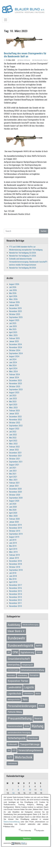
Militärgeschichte (14, 699)
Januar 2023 (14, 413)
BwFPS (38, 646)
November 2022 (15, 419)
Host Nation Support (13, 670)
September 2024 (16, 353)
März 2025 (13, 335)
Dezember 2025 (15, 308)
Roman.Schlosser (24, 60)
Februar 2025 (14, 338)
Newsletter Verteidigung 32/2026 (22, 253)
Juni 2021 (13, 471)
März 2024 (13, 371)
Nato (25, 699)
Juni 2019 (13, 543)
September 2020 (16, 498)
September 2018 (16, 570)
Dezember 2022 (15, 416)
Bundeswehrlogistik (20, 645)
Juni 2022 (13, 434)
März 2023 (13, 407)
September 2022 (16, 425)
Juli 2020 (12, 504)
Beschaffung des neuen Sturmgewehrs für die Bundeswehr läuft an (25, 55)
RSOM (27, 726)
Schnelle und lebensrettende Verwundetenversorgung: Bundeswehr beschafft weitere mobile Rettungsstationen (28, 262)
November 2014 (15, 594)
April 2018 (13, 582)
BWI (9, 652)
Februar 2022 (14, 446)
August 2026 (14, 284)
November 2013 (15, 597)
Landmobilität (14, 687)
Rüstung (37, 726)
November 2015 (15, 591)
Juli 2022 (12, 431)
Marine (38, 693)
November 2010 (15, 606)
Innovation (11, 675)
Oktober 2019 (14, 531)
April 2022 (13, 440)
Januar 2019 (14, 558)
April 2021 (13, 477)
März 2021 (13, 480)
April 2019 (13, 549)
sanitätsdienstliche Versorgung (19, 733)
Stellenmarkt (12, 744)
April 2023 (13, 404)
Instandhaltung (22, 675)
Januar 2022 (14, 450)
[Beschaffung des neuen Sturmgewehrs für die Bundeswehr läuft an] (26, 42)
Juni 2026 (13, 290)
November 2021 (15, 456)
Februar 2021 (14, 483)
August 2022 (14, 428)
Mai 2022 (12, 437)
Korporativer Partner (18, 680)
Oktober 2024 (14, 350)
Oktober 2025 (14, 314)
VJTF (10, 757)
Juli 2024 (12, 359)
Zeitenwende (12, 763)
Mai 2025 (12, 329)
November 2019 (15, 528)
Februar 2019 (14, 555)
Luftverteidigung (28, 693)
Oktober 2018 (14, 567)
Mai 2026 (12, 293)
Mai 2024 (12, 365)
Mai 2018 (12, 579)
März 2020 (13, 516)
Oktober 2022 (14, 422)
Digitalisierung (27, 652)
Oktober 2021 (14, 459)
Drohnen (39, 652)
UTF (14, 750)
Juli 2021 (12, 468)
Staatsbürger (33, 738)
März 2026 (13, 299)
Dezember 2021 (15, 453)
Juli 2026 (12, 287)
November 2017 (15, 585)
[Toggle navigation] (5, 19)
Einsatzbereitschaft (19, 658)
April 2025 (13, 332)
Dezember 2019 (15, 525)
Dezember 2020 (15, 489)
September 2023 (16, 389)
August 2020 (14, 501)
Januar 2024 (14, 377)
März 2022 (13, 443)
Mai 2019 (12, 546)
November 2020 (15, 492)
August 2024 (14, 356)
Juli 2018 (12, 573)
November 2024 (15, 347)
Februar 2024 (14, 374)
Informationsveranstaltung (32, 670)
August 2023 (14, 392)
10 (30, 790)
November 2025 (15, 311)
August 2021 (14, 465)
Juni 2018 (13, 576)
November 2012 (15, 600)
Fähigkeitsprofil (27, 665)
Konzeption (34, 675)
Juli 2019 (12, 540)
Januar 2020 (14, 522)
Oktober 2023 (14, 386)
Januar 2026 (14, 305)
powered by (7, 843)
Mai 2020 (12, 510)
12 (41, 790)
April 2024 (13, 368)
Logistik (29, 687)
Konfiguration (40, 830)
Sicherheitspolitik (17, 738)
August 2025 (14, 320)
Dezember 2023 (15, 380)
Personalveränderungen (22, 706)
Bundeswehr (38, 60)
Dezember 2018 (15, 561)
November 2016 (15, 588)
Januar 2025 (14, 341)
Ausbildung (14, 624)
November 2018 (15, 564)
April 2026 (13, 296)
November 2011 (15, 603)
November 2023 (15, 383)
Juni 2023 (13, 398)
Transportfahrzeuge (30, 744)
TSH (9, 750)
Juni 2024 (13, 362)
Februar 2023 (14, 410)
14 (13, 793)
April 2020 (13, 513)
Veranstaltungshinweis (30, 750)
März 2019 (13, 552)
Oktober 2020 (14, 495)
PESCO (41, 706)
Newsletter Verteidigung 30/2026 (22, 268)
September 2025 (16, 317)
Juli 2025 (12, 323)
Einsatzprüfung (14, 664)
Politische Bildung (15, 712)
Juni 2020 (13, 507)
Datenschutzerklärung (12, 822)
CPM (15, 652)
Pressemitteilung (20, 718)
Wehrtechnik (23, 757)
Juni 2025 (13, 326)
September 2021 (16, 462)
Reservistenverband (15, 726)
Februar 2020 (14, 519)
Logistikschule (14, 693)
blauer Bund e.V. (16, 631)
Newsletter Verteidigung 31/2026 (22, 256)
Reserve (38, 718)
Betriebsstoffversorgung (30, 625)
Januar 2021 (14, 486)
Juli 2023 (12, 395)
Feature (45, 60)
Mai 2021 (12, 474)
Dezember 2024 (15, 344)
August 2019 (14, 537)
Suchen (43, 231)
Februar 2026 (14, 302)
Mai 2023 (12, 401)
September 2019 (16, 534)
